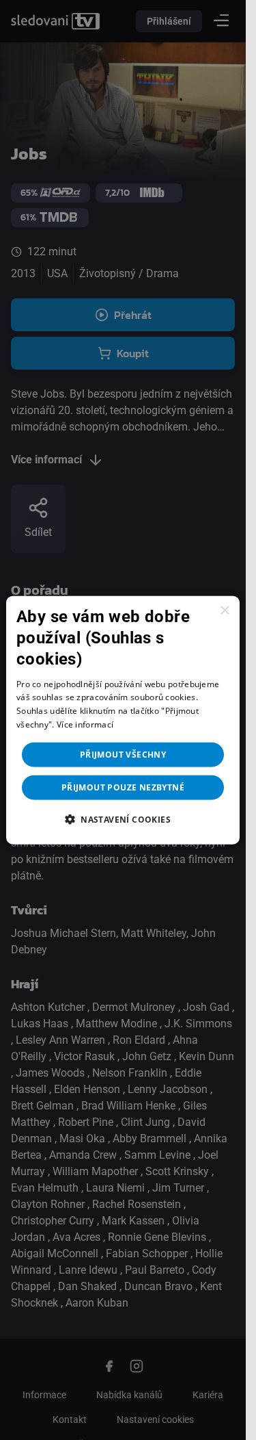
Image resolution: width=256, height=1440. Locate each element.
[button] (123, 818)
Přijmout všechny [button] (123, 754)
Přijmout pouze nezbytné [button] (122, 787)
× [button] (224, 611)
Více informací (85, 724)
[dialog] (123, 720)
